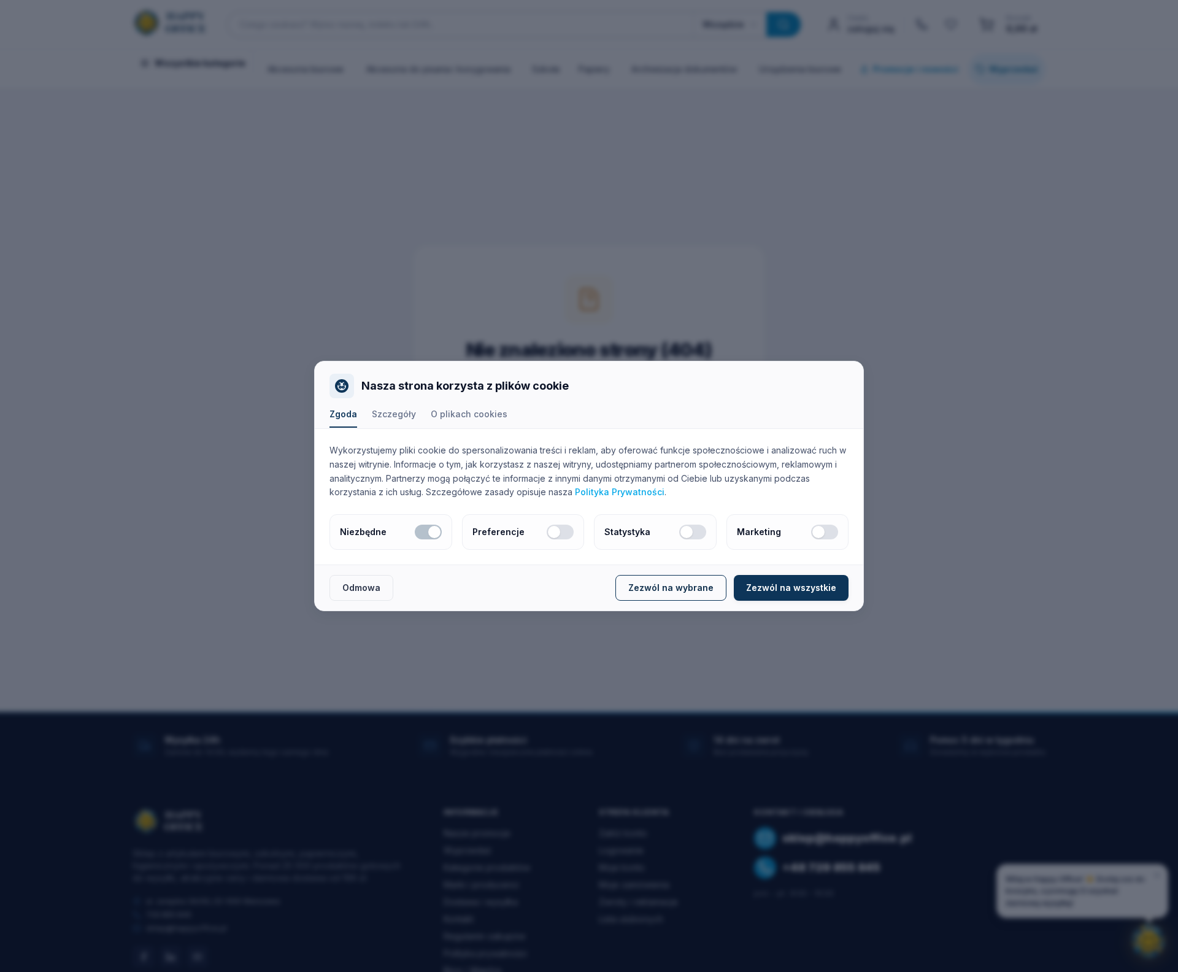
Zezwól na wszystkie (791, 587)
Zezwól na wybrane (671, 587)
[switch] (428, 532)
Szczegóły (394, 414)
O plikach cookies (469, 414)
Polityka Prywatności (619, 492)
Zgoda (343, 414)
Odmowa (361, 587)
